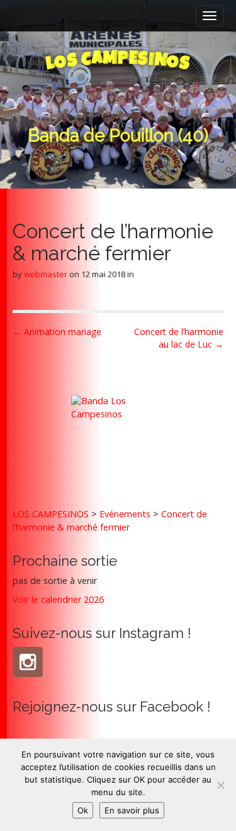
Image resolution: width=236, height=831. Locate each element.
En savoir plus (131, 810)
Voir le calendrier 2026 (58, 599)
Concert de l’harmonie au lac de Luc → (178, 338)
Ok (82, 810)
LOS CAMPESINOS (51, 514)
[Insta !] (28, 662)
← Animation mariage (57, 332)
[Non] (220, 785)
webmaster (45, 274)
